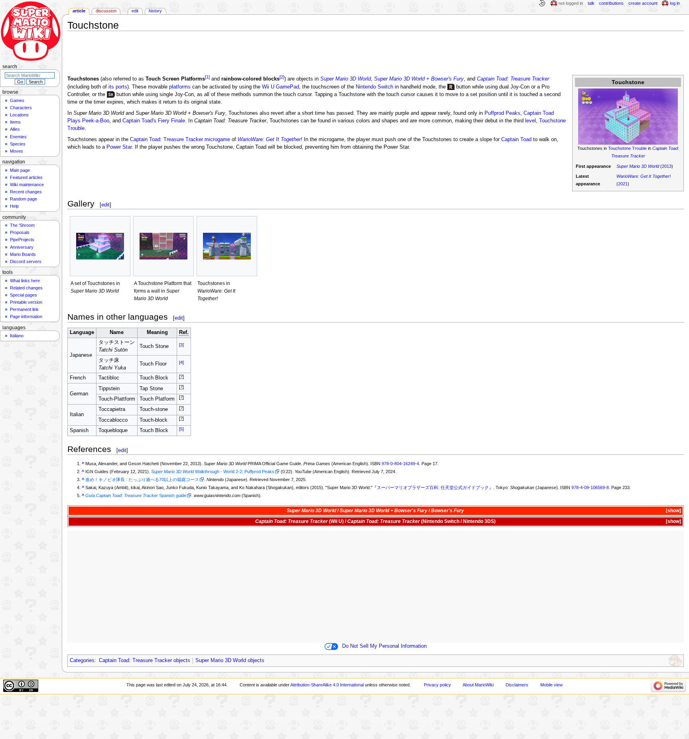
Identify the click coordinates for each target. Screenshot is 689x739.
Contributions (611, 3)
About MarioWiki (478, 684)
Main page (20, 170)
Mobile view (551, 684)
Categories (82, 660)
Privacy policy (437, 684)
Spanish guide (135, 495)
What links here (25, 280)
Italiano (17, 335)
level (530, 121)
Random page (23, 199)
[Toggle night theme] (542, 3)
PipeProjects (22, 239)
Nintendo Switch (374, 87)
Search (9, 66)
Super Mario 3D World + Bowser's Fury (419, 79)
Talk (591, 3)
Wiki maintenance (27, 184)
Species (18, 144)
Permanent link (24, 309)
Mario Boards (23, 254)
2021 (623, 183)
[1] (207, 77)
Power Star (119, 147)
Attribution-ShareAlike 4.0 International (327, 684)
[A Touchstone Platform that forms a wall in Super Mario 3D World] (163, 246)
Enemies (18, 136)
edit (105, 205)
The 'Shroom (22, 225)
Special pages (23, 295)
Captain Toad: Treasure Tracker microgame (180, 139)
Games (17, 100)
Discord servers (25, 261)
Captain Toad (516, 139)
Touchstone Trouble (627, 148)
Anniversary (21, 247)
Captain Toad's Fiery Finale (153, 121)
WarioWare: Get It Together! (643, 176)
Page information (26, 316)
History (155, 10)
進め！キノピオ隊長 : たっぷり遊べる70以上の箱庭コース (142, 479)
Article (79, 10)
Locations (19, 114)
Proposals (20, 232)
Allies (15, 129)
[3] (181, 344)
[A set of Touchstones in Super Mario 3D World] (100, 246)
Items (15, 122)
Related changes (26, 287)
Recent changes (26, 191)
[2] (282, 77)
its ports (117, 87)
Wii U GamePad (280, 87)
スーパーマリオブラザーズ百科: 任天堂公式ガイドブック (433, 487)
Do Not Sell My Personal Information (384, 646)
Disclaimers (517, 684)
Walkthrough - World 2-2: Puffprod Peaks (212, 471)
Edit (135, 10)
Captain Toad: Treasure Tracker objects (144, 660)
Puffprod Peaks (502, 113)
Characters (21, 107)
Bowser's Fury (447, 510)
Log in (675, 3)
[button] (673, 511)
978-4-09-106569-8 (590, 487)
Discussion (106, 10)
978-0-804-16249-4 (400, 463)
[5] (181, 428)
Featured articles (26, 177)
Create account (643, 3)
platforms (180, 87)
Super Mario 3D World (637, 166)
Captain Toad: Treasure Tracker (513, 79)
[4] (181, 362)
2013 (666, 166)
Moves (16, 151)
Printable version (26, 302)
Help (14, 206)
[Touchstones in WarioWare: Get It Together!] (227, 246)
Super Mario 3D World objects (229, 660)
